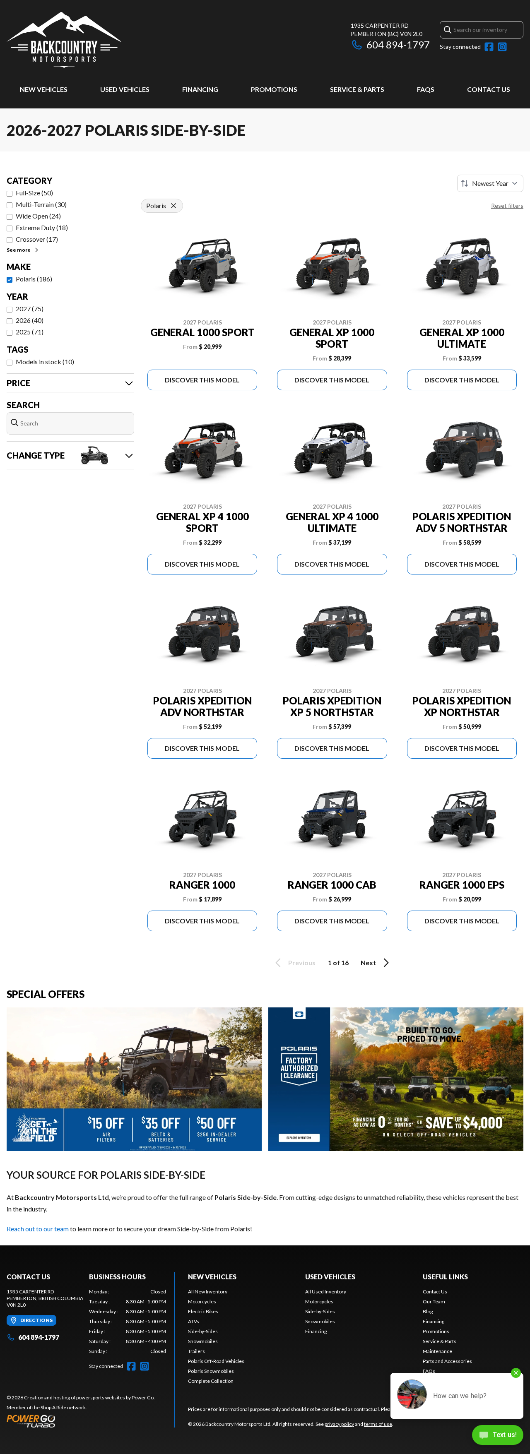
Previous (302, 962)
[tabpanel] (127, 1321)
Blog (428, 1311)
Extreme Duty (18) (42, 227)
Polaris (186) (34, 279)
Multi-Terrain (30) (41, 204)
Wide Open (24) (38, 216)
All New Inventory (207, 1291)
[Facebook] (489, 47)
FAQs (425, 89)
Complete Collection (211, 1381)
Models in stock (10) (45, 361)
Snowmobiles (203, 1341)
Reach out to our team (38, 1229)
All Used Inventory (325, 1291)
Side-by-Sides (203, 1331)
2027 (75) (29, 308)
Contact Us (488, 89)
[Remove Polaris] (173, 206)
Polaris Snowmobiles (211, 1371)
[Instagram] (502, 47)
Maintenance (437, 1351)
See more (19, 250)
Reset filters (507, 205)
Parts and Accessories (447, 1361)
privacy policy (339, 1424)
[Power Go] (81, 1421)
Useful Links (445, 1277)
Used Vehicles (124, 89)
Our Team (434, 1301)
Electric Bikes (203, 1311)
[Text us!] (497, 1436)
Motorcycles (202, 1301)
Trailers (196, 1351)
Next (368, 962)
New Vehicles (43, 89)
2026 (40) (29, 320)
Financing (200, 89)
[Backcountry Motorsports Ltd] (64, 40)
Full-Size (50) (34, 193)
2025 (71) (29, 332)
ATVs (193, 1321)
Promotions (274, 89)
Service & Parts (357, 89)
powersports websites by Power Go (115, 1397)
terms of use (378, 1424)
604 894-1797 (398, 44)
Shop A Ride (53, 1407)
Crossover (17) (37, 239)
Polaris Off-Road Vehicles (216, 1361)
